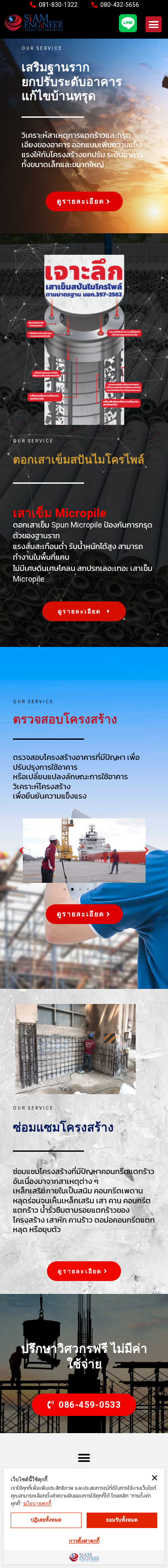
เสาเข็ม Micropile (59, 513)
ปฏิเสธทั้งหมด (46, 1519)
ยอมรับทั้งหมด (122, 1519)
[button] (154, 24)
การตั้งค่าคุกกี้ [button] (84, 1541)
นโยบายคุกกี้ (37, 1503)
